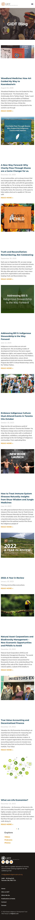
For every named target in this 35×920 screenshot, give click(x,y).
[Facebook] (3, 862)
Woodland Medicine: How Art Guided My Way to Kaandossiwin (16, 81)
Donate (3, 905)
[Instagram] (7, 862)
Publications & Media (8, 898)
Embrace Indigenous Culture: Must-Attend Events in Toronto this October (17, 416)
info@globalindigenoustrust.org (12, 874)
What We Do (5, 895)
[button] (32, 4)
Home (3, 888)
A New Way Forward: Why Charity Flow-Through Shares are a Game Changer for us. (16, 168)
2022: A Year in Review (12, 578)
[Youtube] (11, 862)
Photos (7, 843)
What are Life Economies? (14, 800)
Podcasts (8, 840)
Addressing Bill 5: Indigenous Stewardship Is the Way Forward (16, 336)
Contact (4, 902)
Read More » (7, 111)
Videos (7, 837)
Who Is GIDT (5, 892)
